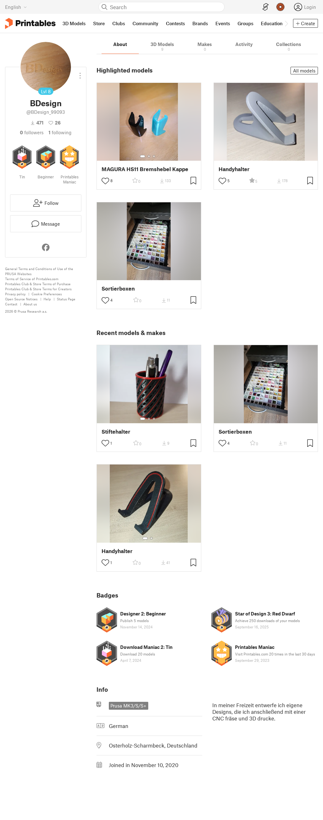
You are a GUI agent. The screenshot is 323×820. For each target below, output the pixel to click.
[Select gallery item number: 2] (149, 156)
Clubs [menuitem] (118, 23)
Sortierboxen (118, 289)
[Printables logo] (30, 23)
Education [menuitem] (272, 23)
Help (47, 299)
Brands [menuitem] (200, 23)
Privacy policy (15, 294)
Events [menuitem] (222, 23)
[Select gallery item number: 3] (154, 156)
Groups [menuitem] (245, 23)
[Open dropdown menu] (80, 73)
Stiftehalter (116, 432)
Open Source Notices (21, 299)
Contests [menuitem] (175, 23)
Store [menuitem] (99, 23)
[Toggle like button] (105, 181)
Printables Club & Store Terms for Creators (38, 289)
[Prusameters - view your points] (280, 7)
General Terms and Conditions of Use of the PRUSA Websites (39, 271)
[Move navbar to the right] (286, 23)
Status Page (66, 299)
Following (60, 132)
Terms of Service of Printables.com (31, 279)
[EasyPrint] (265, 7)
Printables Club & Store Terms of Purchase (38, 284)
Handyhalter (234, 169)
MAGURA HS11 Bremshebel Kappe (145, 169)
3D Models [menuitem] (73, 23)
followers (32, 132)
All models (304, 70)
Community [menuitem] (145, 23)
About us (30, 304)
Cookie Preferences (47, 294)
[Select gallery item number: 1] (142, 156)
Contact (11, 304)
